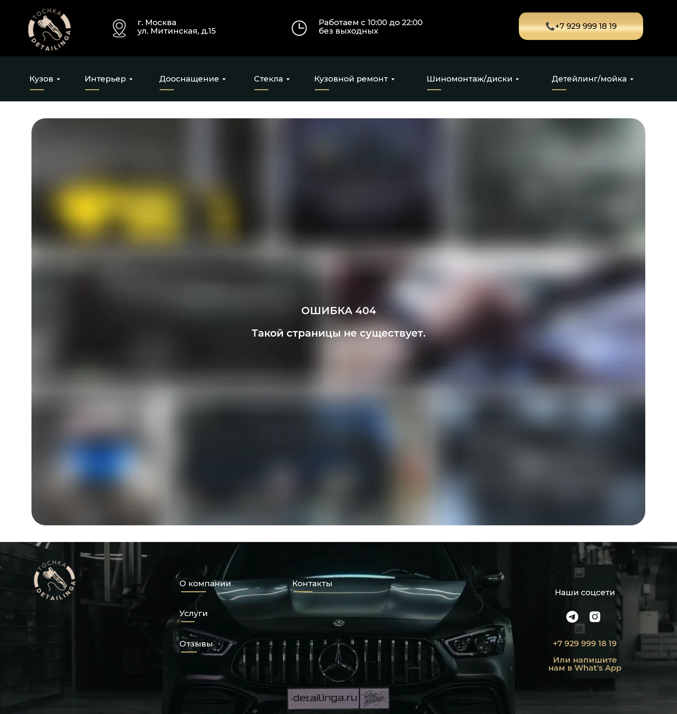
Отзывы (196, 643)
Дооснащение (189, 78)
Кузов (41, 78)
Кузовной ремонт (351, 78)
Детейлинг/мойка (589, 78)
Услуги (193, 613)
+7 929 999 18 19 (585, 643)
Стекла (268, 78)
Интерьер (105, 78)
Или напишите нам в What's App (584, 663)
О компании (205, 583)
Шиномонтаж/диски (470, 78)
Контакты (312, 583)
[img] (49, 29)
